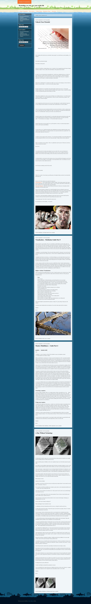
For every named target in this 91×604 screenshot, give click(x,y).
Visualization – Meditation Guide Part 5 (48, 240)
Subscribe (54, 11)
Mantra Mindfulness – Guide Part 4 (47, 346)
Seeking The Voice (23, 18)
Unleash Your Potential (43, 22)
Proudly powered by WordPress (23, 600)
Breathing (40, 591)
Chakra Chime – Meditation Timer (43, 11)
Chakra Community (24, 2)
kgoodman (48, 19)
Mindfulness (41, 232)
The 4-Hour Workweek (39, 185)
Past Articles (31, 11)
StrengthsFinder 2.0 (39, 182)
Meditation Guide (41, 338)
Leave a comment (52, 232)
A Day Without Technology (44, 433)
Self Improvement (46, 232)
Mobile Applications (52, 425)
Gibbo (35, 600)
